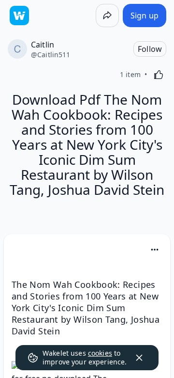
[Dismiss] (139, 357)
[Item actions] (154, 249)
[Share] (107, 15)
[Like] (158, 74)
